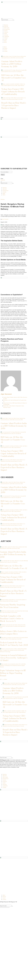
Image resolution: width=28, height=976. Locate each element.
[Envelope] (6, 114)
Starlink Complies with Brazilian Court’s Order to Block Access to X (11, 618)
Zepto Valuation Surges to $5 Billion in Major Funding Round (13, 673)
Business (3, 199)
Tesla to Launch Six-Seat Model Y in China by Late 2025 (14, 644)
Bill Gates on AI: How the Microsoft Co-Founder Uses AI (13, 78)
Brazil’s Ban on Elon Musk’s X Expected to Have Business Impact (13, 105)
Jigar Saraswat (5, 219)
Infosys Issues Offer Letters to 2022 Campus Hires (13, 632)
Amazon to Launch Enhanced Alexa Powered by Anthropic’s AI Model (13, 658)
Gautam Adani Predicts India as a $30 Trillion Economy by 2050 (11, 64)
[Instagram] (3, 114)
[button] (1, 18)
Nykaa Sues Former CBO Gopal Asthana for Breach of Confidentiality (13, 92)
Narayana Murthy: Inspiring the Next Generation (12, 606)
